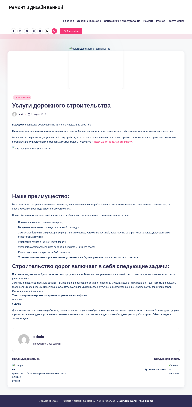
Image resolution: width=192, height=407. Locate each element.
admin (38, 336)
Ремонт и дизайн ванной (36, 7)
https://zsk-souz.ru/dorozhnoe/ (113, 141)
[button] (71, 31)
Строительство (22, 97)
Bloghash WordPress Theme (135, 401)
